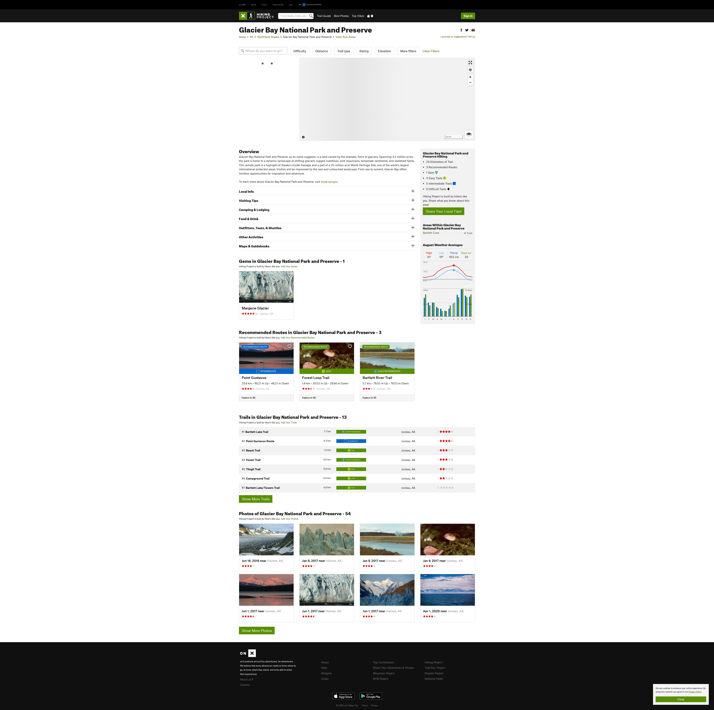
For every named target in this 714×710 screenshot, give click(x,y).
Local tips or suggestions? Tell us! (457, 36)
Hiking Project (433, 662)
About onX (246, 679)
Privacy (374, 705)
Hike (264, 4)
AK (251, 36)
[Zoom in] (470, 77)
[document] (681, 694)
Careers (245, 684)
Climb (242, 4)
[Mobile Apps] (370, 15)
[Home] (258, 16)
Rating (364, 51)
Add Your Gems (289, 266)
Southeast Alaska (268, 36)
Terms (365, 705)
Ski (291, 4)
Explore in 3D (248, 397)
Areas (242, 36)
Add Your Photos (289, 518)
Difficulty (299, 51)
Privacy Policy (695, 692)
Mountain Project (384, 673)
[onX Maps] (248, 656)
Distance (321, 51)
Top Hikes (358, 15)
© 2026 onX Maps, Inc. (347, 705)
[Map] (387, 99)
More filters (408, 51)
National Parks (434, 678)
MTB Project (380, 678)
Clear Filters (430, 51)
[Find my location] (470, 69)
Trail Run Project (435, 667)
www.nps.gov (329, 181)
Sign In (468, 15)
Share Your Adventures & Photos (393, 667)
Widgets (326, 673)
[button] (461, 30)
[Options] (469, 134)
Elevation (384, 51)
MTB (254, 4)
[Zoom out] (470, 82)
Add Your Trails (289, 422)
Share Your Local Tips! (443, 211)
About (325, 662)
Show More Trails (256, 499)
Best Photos (341, 15)
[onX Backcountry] (310, 5)
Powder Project (434, 673)
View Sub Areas (345, 36)
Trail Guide (324, 15)
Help (324, 667)
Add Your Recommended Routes (298, 337)
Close (680, 699)
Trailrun (278, 4)
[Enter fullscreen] (470, 62)
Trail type (343, 51)
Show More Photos (257, 630)
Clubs (325, 678)
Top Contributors (383, 662)
